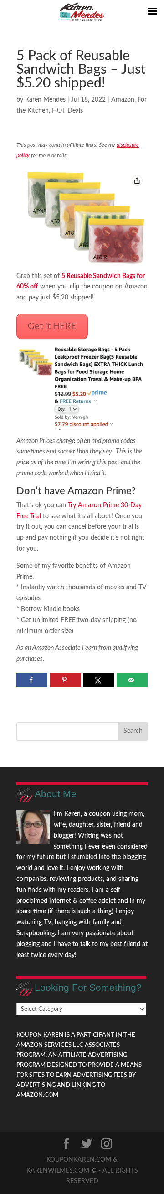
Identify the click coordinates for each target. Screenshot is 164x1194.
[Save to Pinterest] (65, 680)
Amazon (122, 100)
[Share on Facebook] (31, 680)
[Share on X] (98, 680)
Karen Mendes (45, 100)
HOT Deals (67, 111)
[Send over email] (132, 680)
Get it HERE (52, 326)
